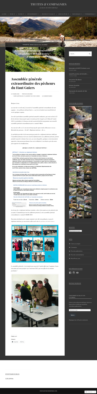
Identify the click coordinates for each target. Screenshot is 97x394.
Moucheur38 (28, 94)
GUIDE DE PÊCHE (62, 14)
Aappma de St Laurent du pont (26, 96)
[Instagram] (74, 272)
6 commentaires (47, 96)
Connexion (74, 247)
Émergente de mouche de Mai (78, 91)
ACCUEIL (4, 14)
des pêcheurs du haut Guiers (46, 221)
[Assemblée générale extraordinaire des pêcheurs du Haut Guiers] (35, 71)
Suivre (72, 315)
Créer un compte (75, 244)
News (38, 96)
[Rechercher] (89, 53)
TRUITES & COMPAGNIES (48, 4)
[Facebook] (70, 272)
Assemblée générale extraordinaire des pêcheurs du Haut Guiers (33, 83)
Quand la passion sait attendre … (78, 74)
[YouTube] (77, 272)
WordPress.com (75, 258)
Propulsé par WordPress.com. (48, 391)
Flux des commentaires (77, 255)
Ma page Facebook (75, 283)
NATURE (20, 14)
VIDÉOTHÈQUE (76, 14)
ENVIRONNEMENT (32, 14)
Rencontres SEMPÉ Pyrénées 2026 (79, 68)
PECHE (11, 14)
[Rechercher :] (80, 53)
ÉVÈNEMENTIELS (89, 14)
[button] (35, 161)
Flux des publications (76, 251)
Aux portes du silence (75, 79)
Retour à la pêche (74, 85)
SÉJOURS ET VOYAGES (47, 14)
